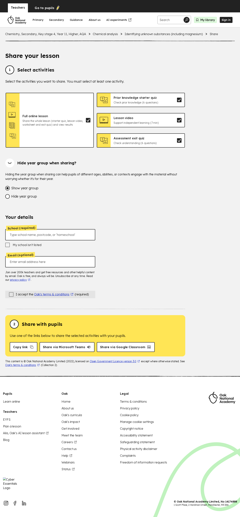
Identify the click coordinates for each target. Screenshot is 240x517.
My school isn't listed (27, 245)
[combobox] (50, 234)
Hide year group (24, 196)
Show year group (24, 188)
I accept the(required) (52, 294)
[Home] (17, 20)
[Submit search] (187, 20)
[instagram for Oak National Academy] (6, 503)
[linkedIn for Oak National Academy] (24, 503)
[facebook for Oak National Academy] (15, 503)
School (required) (21, 228)
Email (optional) (20, 255)
